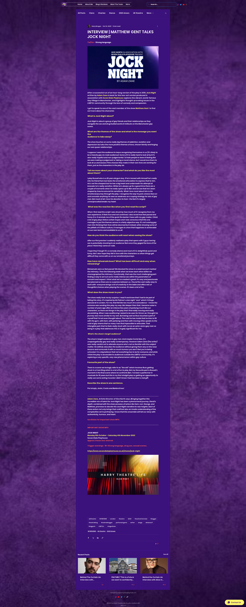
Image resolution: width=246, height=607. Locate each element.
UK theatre (138, 13)
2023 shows (124, 13)
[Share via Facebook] (88, 538)
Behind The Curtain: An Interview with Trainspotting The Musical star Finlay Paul (90, 578)
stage (140, 523)
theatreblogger (107, 523)
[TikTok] (186, 5)
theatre (122, 519)
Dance (112, 13)
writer (132, 523)
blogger (153, 519)
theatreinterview (141, 519)
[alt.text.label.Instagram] (178, 5)
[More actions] (157, 26)
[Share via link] (102, 538)
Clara (91, 13)
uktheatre (92, 519)
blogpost (92, 526)
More (149, 13)
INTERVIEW (103, 519)
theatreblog (93, 523)
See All (165, 554)
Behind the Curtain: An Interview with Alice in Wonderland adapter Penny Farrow (153, 578)
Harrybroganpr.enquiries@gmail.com (123, 593)
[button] (166, 13)
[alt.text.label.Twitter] (181, 5)
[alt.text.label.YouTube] (184, 5)
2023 (129, 519)
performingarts (121, 523)
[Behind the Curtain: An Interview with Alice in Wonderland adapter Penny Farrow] (154, 565)
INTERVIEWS (92, 531)
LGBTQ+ (101, 526)
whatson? (149, 523)
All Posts (81, 13)
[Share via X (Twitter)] (93, 538)
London (113, 519)
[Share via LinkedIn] (98, 538)
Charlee (101, 13)
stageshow (111, 526)
